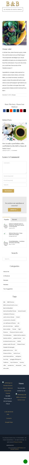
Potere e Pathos (7, 353)
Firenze (14, 329)
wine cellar (6, 368)
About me (6, 271)
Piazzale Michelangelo (8, 347)
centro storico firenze (8, 317)
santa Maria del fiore (8, 356)
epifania (17, 326)
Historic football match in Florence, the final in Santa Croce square (16, 225)
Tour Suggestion (8, 289)
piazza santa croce (8, 350)
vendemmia (11, 365)
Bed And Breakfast (8, 308)
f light (19, 329)
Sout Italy (5, 359)
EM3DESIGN (19, 445)
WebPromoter (10, 445)
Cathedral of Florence (8, 314)
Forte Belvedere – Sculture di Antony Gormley (16, 242)
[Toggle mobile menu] (26, 5)
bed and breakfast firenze (9, 311)
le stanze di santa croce (9, 341)
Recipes (14, 94)
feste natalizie (6, 329)
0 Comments (14, 150)
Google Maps (9, 422)
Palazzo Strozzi (21, 344)
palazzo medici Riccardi (9, 344)
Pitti (16, 350)
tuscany (22, 362)
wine (24, 365)
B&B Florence (10, 302)
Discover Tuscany (15, 449)
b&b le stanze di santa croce (10, 305)
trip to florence (14, 362)
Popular (6, 219)
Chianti (18, 317)
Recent (14, 219)
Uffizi (4, 365)
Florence (5, 332)
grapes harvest (17, 338)
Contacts (9, 418)
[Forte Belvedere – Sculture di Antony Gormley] (6, 242)
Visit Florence (20, 447)
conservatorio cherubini (9, 320)
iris (24, 338)
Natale (19, 341)
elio (18, 323)
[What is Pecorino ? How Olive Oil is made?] (6, 234)
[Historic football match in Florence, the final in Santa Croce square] (6, 224)
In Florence (6, 276)
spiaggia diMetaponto (15, 359)
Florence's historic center (16, 332)
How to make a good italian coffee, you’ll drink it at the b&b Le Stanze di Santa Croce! (14, 145)
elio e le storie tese (8, 326)
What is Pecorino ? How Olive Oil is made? (15, 234)
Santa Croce (17, 353)
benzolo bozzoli (22, 311)
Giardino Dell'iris (7, 338)
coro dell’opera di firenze (9, 323)
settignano (18, 356)
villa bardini (18, 365)
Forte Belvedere (7, 335)
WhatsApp (25, 461)
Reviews (5, 284)
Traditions (5, 362)
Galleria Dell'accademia (19, 335)
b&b (4, 302)
